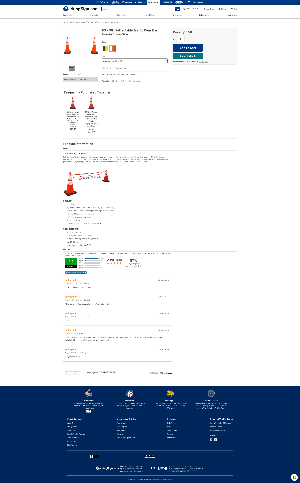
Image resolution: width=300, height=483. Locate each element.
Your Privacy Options (124, 438)
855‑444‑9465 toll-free (130, 466)
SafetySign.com (185, 468)
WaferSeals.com (184, 471)
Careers (170, 434)
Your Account (122, 423)
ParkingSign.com (69, 22)
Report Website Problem (76, 434)
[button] (294, 477)
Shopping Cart (122, 427)
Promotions (171, 438)
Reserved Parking (149, 15)
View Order (121, 430)
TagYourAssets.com (192, 470)
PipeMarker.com (182, 470)
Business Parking (204, 15)
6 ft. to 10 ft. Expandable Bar (116, 68)
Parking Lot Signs (177, 15)
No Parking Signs (94, 15)
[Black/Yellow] (105, 48)
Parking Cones (91, 22)
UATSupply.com (173, 471)
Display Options (92, 373)
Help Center (171, 423)
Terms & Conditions (74, 438)
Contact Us (71, 430)
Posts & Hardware (80, 22)
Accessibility (71, 441)
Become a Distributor (217, 430)
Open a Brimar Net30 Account (220, 423)
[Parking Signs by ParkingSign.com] (80, 11)
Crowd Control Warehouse (196, 468)
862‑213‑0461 (203, 62)
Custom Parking (67, 15)
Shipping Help (172, 430)
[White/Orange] (112, 48)
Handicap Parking (122, 15)
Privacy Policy (72, 427)
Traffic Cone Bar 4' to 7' (94, 223)
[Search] (177, 9)
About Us (70, 423)
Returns (120, 434)
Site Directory (72, 445)
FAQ (168, 427)
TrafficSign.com (173, 470)
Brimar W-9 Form (216, 427)
